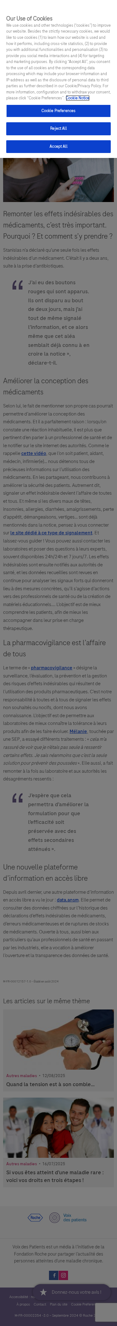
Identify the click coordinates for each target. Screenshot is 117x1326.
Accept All (58, 146)
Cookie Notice (78, 98)
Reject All (58, 128)
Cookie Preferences (58, 111)
